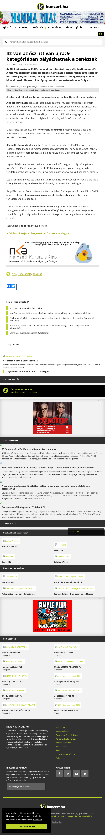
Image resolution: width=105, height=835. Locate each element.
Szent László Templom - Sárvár (68, 582)
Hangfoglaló (24, 273)
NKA (14, 273)
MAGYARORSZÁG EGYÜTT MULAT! (17, 710)
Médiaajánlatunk (62, 731)
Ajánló (7, 27)
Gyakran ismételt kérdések (67, 735)
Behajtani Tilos (61, 562)
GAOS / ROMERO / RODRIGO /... (67, 667)
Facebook (96, 27)
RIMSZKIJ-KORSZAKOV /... (13, 681)
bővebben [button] (37, 820)
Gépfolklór (7, 562)
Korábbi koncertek (63, 742)
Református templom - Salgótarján (18, 594)
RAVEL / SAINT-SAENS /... (65, 652)
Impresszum (61, 727)
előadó (66, 739)
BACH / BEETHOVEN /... (12, 696)
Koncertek (22, 27)
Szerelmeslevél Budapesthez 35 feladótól (29, 333)
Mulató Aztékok (9, 546)
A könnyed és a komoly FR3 (66, 681)
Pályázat (22, 64)
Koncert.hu (74, 531)
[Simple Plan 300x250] (52, 631)
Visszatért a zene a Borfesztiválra (26, 308)
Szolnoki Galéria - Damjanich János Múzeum (74, 594)
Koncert (59, 739)
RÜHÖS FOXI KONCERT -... (13, 652)
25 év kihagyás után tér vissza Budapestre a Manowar (29, 449)
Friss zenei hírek (10, 440)
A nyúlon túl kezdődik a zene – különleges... (28, 371)
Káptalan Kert (8, 582)
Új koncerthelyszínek (13, 568)
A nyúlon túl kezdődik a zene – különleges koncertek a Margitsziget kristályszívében (50, 313)
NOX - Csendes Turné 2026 (66, 710)
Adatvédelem (61, 746)
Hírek (68, 27)
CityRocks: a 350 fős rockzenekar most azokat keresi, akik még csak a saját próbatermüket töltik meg (53, 319)
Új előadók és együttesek (15, 533)
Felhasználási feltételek (65, 754)
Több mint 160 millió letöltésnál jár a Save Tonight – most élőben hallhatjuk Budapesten (48, 467)
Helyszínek (54, 27)
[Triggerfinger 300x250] (52, 433)
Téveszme (58, 550)
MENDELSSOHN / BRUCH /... (66, 696)
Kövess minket (10, 523)
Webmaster (60, 758)
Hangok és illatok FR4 (12, 667)
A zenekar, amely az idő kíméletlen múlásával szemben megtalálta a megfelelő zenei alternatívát (50, 326)
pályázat (37, 273)
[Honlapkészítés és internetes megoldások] (52, 824)
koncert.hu (33, 64)
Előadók (38, 27)
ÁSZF (58, 750)
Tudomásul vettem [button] (27, 826)
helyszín (73, 739)
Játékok (81, 27)
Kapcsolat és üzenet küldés (80, 816)
